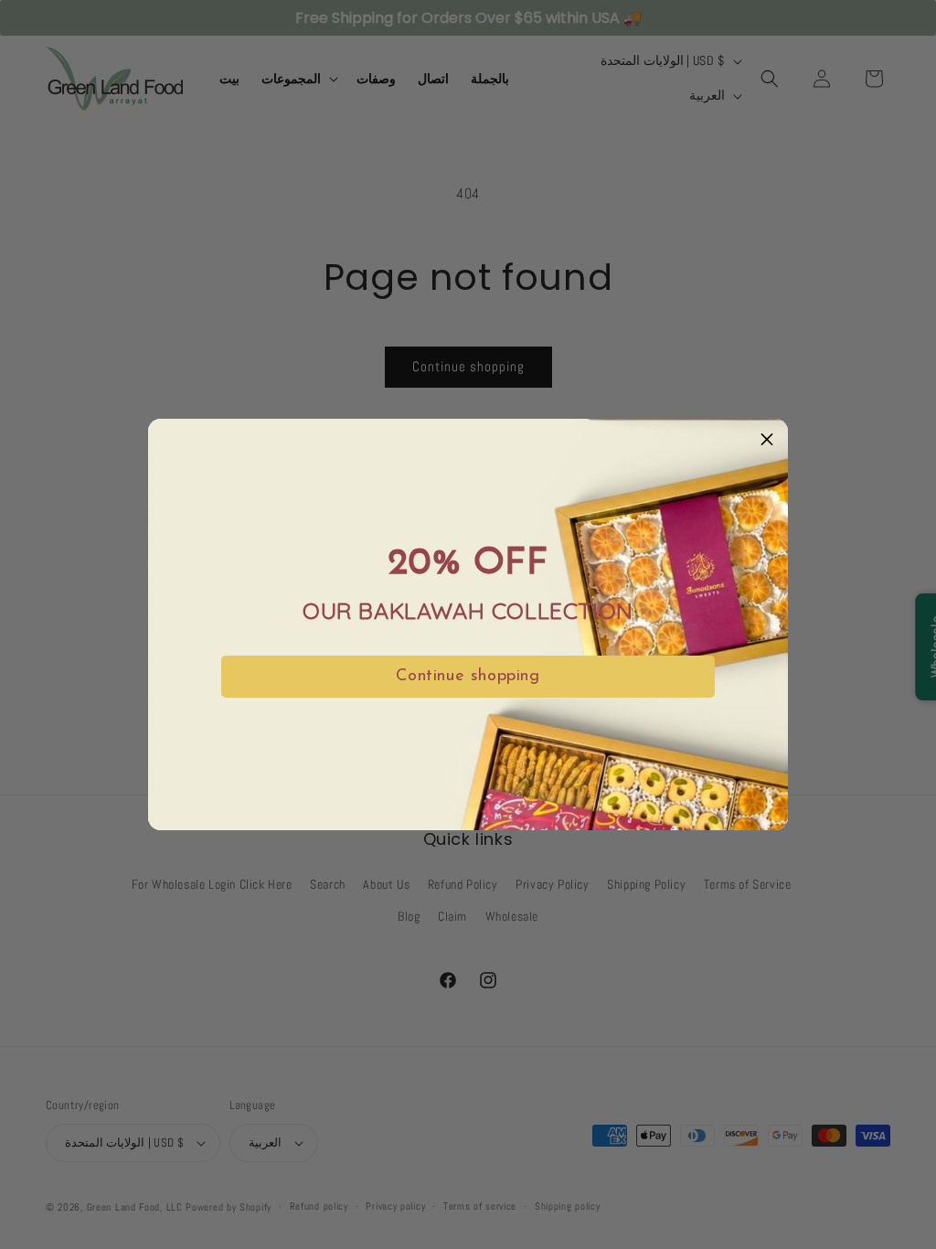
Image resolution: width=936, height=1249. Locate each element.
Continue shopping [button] (467, 676)
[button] (767, 439)
